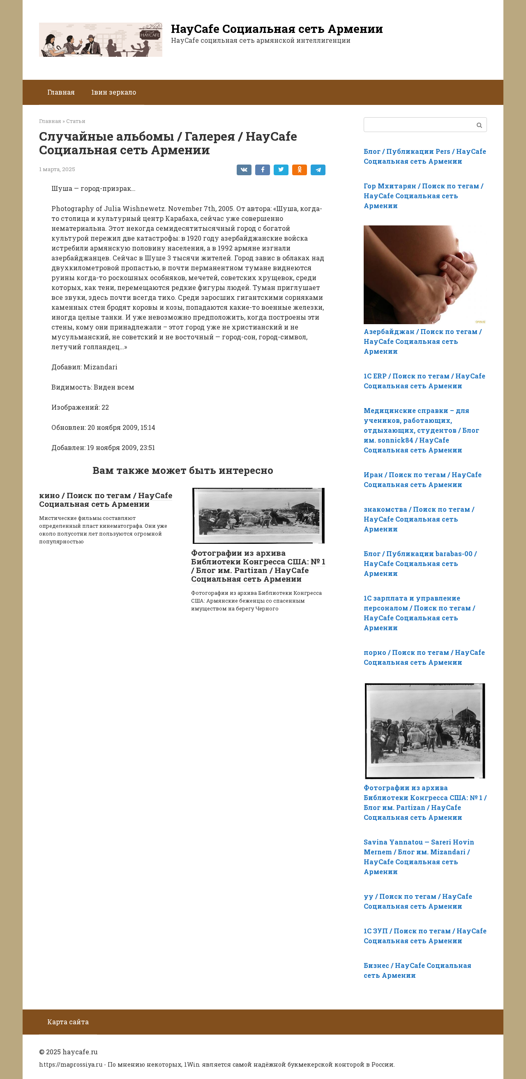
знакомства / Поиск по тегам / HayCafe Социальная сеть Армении (419, 519)
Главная (61, 92)
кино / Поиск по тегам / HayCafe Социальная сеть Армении (105, 499)
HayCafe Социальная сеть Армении (277, 28)
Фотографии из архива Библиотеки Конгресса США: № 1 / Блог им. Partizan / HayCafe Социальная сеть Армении (258, 566)
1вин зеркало (113, 92)
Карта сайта (68, 1021)
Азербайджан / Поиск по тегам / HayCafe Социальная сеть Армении (423, 341)
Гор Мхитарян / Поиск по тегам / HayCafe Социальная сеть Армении (423, 195)
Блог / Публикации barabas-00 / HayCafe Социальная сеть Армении (420, 563)
